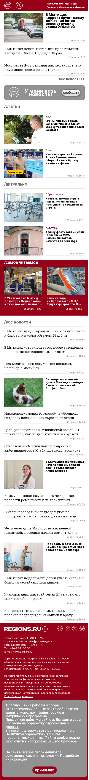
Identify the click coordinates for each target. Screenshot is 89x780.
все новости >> (72, 79)
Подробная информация (18, 696)
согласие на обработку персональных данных (37, 725)
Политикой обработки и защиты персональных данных (33, 736)
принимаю (44, 770)
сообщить (71, 93)
